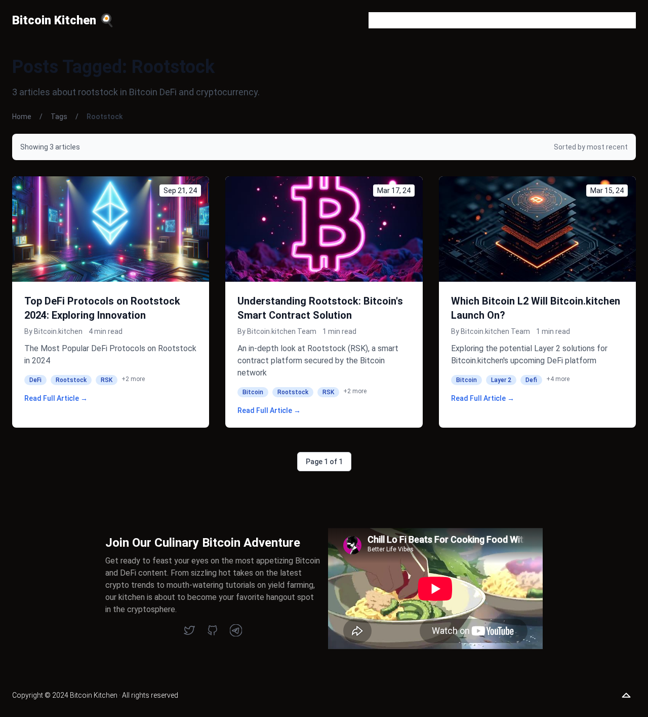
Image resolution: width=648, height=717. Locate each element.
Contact (499, 20)
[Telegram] (236, 630)
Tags (535, 20)
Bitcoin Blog (390, 20)
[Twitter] (189, 630)
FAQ (465, 20)
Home (21, 116)
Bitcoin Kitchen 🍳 (63, 20)
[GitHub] (212, 630)
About (435, 20)
